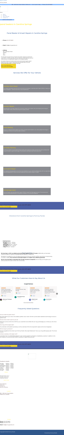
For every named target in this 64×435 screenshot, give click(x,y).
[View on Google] (1, 300)
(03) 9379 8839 (49, 4)
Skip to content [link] (3, 0)
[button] (19, 12)
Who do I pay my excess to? (6, 328)
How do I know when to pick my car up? (9, 319)
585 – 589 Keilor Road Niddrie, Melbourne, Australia (6, 394)
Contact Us (5, 17)
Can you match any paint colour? (7, 314)
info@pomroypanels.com (8, 424)
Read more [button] (3, 293)
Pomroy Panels (3, 2)
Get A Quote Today (36, 4)
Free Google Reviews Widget (29, 302)
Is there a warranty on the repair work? (8, 334)
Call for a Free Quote (7, 19)
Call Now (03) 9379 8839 (5, 207)
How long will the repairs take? (7, 324)
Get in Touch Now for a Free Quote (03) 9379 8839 (7, 66)
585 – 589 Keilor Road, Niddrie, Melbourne (21, 4)
